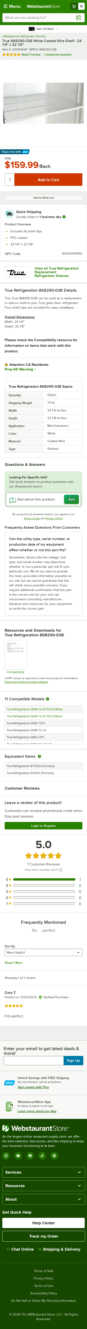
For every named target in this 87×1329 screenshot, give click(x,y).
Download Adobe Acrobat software (26, 682)
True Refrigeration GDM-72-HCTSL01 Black (34, 716)
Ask (71, 499)
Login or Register (43, 826)
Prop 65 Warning (19, 369)
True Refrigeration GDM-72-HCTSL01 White (35, 709)
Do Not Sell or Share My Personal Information (43, 1300)
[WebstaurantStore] (43, 1128)
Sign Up (73, 1061)
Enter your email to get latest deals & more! (41, 1050)
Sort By (10, 946)
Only (8, 158)
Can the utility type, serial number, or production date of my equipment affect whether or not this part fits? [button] (39, 544)
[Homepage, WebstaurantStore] (44, 6)
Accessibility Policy (43, 1293)
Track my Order (43, 1236)
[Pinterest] (54, 1155)
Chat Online (22, 1249)
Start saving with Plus (33, 1087)
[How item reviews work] (61, 870)
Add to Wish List (43, 197)
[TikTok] (42, 1155)
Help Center (43, 1223)
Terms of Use (32, 518)
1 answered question (57, 54)
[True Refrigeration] (17, 272)
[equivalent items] (39, 756)
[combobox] (43, 17)
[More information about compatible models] (47, 699)
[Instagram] (6, 1155)
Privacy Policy (54, 518)
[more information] (64, 217)
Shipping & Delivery (61, 1249)
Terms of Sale (43, 1271)
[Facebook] (30, 1155)
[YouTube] (18, 1155)
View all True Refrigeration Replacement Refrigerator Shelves (57, 272)
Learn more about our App (37, 1111)
